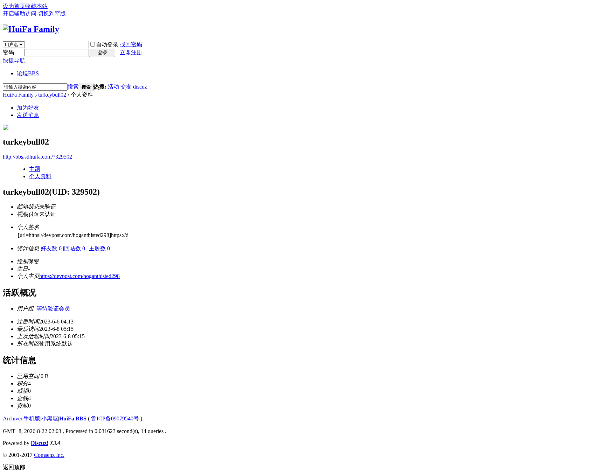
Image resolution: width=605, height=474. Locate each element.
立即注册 (131, 52)
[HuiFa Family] (31, 29)
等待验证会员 (53, 309)
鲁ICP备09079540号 (115, 418)
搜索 (73, 87)
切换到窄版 (52, 13)
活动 (113, 87)
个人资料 (40, 176)
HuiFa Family (18, 95)
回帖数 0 (74, 248)
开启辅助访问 (19, 13)
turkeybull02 (52, 95)
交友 (126, 87)
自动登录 (107, 45)
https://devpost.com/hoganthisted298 (79, 276)
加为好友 (28, 108)
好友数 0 (51, 248)
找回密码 (131, 44)
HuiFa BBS (72, 418)
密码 (8, 52)
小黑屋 (49, 418)
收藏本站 (36, 6)
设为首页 (14, 6)
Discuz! (39, 443)
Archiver (12, 418)
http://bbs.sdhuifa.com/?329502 (37, 157)
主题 (34, 169)
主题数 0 (99, 248)
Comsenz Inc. (49, 455)
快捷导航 (14, 60)
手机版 (31, 418)
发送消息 (28, 115)
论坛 (28, 73)
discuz (140, 87)
